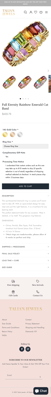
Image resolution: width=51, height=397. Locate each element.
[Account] (30, 12)
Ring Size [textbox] (8, 141)
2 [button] (18, 73)
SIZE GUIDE (7, 267)
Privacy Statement (32, 323)
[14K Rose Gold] (13, 134)
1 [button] (13, 73)
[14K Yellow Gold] (6, 134)
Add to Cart (25, 186)
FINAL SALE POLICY (11, 253)
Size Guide (6, 323)
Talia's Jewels (25, 309)
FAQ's (4, 335)
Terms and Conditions (10, 327)
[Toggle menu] (46, 12)
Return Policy (7, 331)
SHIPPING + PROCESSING (13, 246)
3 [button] (23, 73)
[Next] (48, 70)
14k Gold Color (10, 129)
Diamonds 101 (31, 331)
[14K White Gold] (20, 134)
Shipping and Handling (35, 327)
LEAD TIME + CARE (10, 260)
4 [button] (28, 73)
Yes (7, 156)
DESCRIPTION (8, 196)
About (4, 319)
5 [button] (33, 73)
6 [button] (38, 73)
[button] (20, 98)
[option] (25, 44)
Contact (28, 319)
